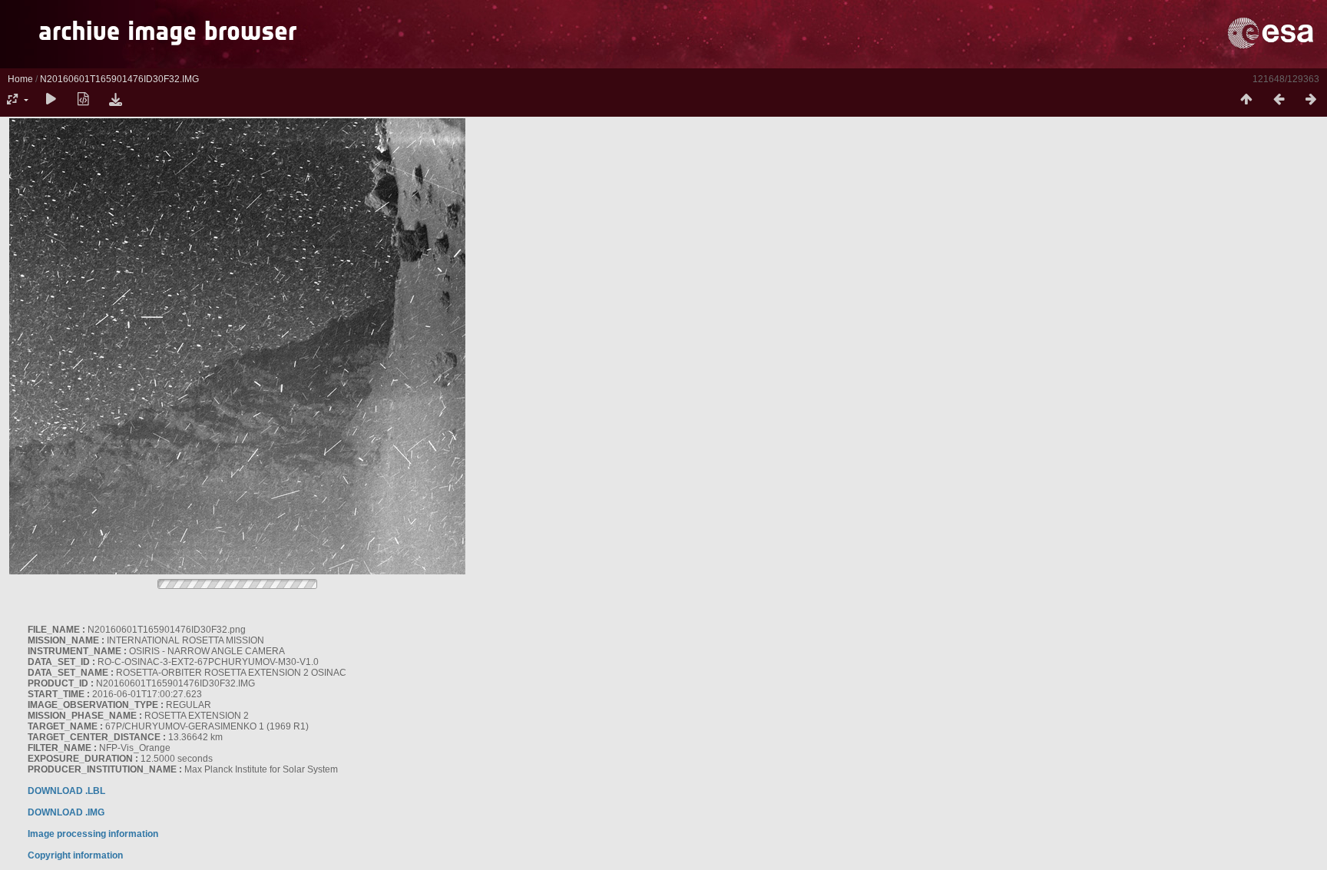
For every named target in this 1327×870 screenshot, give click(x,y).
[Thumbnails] (1246, 100)
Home (20, 79)
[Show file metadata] (83, 100)
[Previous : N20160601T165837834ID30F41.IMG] (1278, 100)
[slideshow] (51, 100)
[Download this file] (115, 100)
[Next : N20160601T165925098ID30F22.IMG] (1311, 100)
